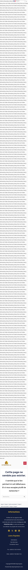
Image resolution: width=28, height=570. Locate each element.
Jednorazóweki (13, 504)
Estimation (14, 540)
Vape (19, 504)
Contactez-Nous (14, 544)
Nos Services (14, 542)
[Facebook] (9, 531)
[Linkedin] (19, 531)
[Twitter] (12, 531)
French (17, 1)
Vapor (2, 504)
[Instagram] (16, 531)
